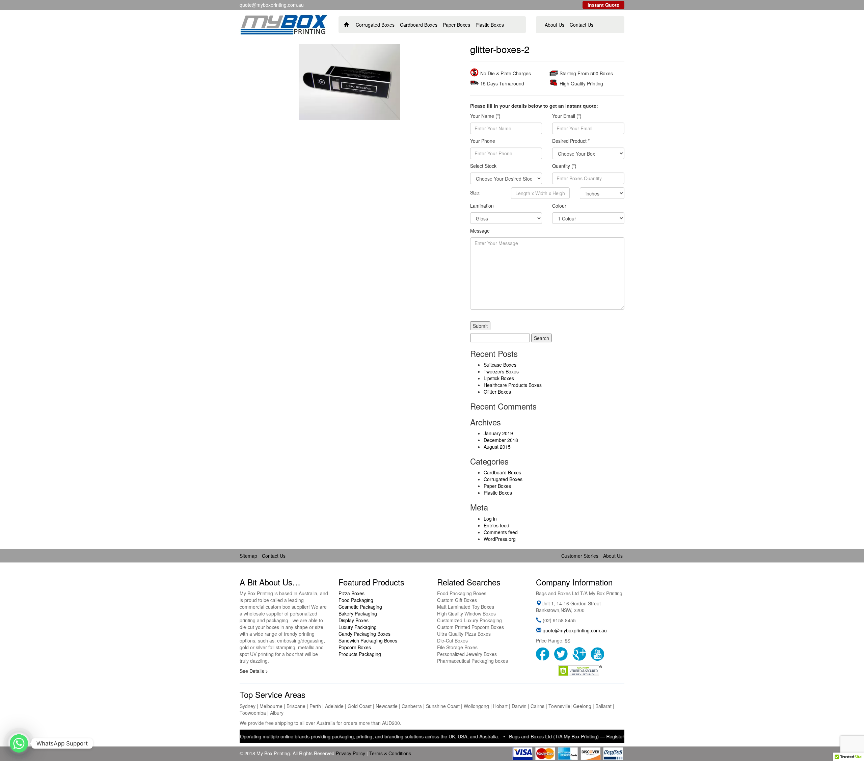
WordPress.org (500, 538)
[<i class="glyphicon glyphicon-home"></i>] (346, 24)
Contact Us (581, 24)
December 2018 (501, 440)
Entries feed (496, 525)
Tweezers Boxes (501, 371)
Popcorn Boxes (355, 647)
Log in (490, 518)
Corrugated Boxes (375, 24)
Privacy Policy (350, 753)
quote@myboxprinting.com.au (575, 630)
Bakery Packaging (358, 613)
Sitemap (248, 555)
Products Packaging (360, 654)
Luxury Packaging (358, 627)
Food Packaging (356, 600)
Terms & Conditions (390, 753)
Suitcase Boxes (500, 364)
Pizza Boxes (351, 593)
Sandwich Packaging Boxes (368, 640)
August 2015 (497, 446)
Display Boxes (354, 620)
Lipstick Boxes (499, 378)
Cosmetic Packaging (360, 606)
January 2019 (498, 433)
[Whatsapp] (19, 743)
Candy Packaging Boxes (364, 633)
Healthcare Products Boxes (513, 385)
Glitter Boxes (497, 391)
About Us (554, 24)
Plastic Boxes (490, 24)
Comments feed (501, 532)
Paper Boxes (456, 24)
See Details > (254, 670)
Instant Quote (603, 4)
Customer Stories (579, 555)
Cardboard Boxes (418, 24)
